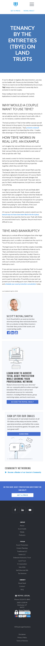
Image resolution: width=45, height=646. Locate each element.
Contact (22, 586)
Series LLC (22, 554)
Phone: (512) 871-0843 (22, 599)
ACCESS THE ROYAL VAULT (22, 402)
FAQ (22, 589)
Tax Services (22, 573)
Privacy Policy (22, 637)
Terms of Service (22, 641)
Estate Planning (22, 548)
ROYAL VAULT (29, 11)
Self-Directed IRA (22, 570)
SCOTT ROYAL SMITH (20, 316)
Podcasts (22, 535)
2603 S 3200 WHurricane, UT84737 (22, 605)
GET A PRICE (15, 11)
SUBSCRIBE (24, 434)
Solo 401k (22, 567)
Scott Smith (22, 529)
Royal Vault (22, 583)
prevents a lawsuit (32, 128)
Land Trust (22, 561)
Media (22, 532)
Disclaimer (22, 634)
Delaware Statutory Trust (22, 557)
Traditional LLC (22, 551)
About (22, 526)
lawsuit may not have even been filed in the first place (20, 214)
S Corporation (22, 564)
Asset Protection (22, 545)
